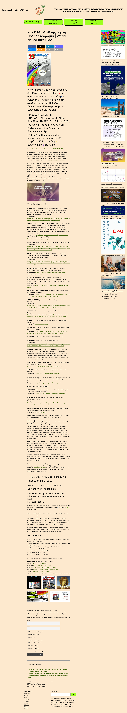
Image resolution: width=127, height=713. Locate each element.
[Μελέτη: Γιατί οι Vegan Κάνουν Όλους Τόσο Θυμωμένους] (113, 264)
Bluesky (26, 697)
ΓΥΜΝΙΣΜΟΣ (38, 686)
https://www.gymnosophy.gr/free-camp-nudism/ (49, 383)
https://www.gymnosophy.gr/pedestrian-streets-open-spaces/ (44, 366)
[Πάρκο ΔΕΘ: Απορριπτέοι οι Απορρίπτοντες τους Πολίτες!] (113, 81)
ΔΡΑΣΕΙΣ (44, 686)
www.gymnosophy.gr (40, 467)
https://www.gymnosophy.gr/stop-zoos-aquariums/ (50, 393)
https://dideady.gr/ (40, 412)
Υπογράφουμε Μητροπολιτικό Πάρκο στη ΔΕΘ (73, 22)
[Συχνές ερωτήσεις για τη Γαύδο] (113, 107)
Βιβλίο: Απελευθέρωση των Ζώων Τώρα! (113, 255)
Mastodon (27, 695)
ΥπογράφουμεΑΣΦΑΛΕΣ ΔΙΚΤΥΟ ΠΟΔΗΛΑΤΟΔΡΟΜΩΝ (53, 22)
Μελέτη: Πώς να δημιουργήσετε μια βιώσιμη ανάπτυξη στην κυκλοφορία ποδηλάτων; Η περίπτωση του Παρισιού (112, 185)
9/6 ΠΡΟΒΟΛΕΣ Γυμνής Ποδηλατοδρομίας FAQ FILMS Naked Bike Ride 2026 (111, 165)
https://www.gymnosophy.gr (40, 563)
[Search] (73, 694)
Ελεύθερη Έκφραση (34, 648)
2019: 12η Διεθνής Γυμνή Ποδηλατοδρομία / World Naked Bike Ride (48, 673)
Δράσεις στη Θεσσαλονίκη (36, 651)
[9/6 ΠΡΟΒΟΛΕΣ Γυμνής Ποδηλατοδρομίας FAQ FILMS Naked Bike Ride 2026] (113, 156)
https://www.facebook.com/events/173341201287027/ (47, 149)
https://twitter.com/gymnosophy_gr (42, 571)
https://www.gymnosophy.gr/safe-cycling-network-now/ (52, 235)
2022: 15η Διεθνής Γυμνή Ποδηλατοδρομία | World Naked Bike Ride (48, 669)
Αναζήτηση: (54, 691)
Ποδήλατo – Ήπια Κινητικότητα (37, 632)
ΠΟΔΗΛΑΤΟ (30, 683)
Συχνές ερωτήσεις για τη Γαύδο (110, 116)
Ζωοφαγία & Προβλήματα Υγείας (38, 671)
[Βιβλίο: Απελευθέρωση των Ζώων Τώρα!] (113, 236)
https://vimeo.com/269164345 (56, 160)
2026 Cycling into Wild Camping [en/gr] (112, 45)
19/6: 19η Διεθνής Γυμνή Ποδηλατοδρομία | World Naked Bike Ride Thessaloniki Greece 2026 (111, 62)
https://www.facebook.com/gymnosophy (44, 567)
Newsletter (27, 693)
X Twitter (26, 705)
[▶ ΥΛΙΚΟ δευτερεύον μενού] (83, 11)
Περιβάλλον (32, 637)
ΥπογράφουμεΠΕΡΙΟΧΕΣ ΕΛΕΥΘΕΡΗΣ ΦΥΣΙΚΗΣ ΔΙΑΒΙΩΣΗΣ (94, 22)
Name (28, 620)
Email (28, 626)
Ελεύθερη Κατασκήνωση (35, 642)
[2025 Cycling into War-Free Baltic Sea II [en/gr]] (113, 196)
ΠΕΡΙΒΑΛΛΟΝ (30, 686)
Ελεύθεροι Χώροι (33, 645)
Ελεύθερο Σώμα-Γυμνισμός (36, 640)
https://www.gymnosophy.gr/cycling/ (37, 238)
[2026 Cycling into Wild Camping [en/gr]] (113, 37)
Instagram (27, 701)
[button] (32, 46)
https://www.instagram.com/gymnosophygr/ (45, 569)
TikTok (26, 707)
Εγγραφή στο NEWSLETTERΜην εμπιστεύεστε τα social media (33, 22)
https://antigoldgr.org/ (41, 324)
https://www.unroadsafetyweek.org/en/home (48, 373)
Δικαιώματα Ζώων (34, 634)
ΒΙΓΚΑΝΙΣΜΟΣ (41, 684)
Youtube (26, 708)
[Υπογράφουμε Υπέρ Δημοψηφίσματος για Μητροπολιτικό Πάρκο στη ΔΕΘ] (113, 211)
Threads (26, 703)
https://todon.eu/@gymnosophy (42, 565)
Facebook (26, 699)
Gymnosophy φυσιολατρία (15, 10)
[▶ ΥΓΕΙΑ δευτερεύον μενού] (77, 11)
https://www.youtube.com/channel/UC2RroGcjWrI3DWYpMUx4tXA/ (51, 573)
